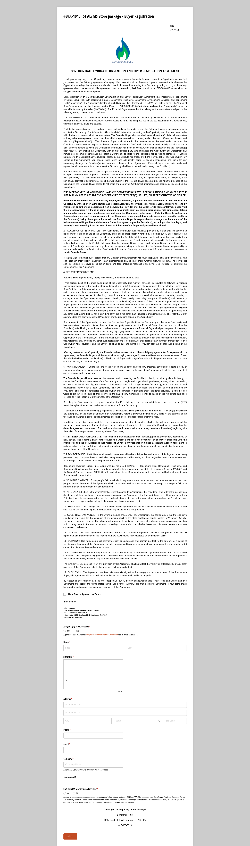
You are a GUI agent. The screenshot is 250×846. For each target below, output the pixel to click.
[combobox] (138, 721)
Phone (71, 729)
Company (72, 758)
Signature (72, 656)
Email (70, 744)
